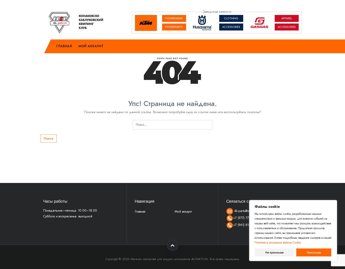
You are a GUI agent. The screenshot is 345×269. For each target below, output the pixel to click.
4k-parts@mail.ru (244, 211)
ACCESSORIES (231, 27)
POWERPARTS (174, 27)
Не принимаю (274, 252)
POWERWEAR (174, 18)
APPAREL (286, 18)
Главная (64, 46)
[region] (293, 230)
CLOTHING (231, 18)
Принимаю (314, 252)
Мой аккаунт (91, 46)
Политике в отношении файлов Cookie (277, 242)
